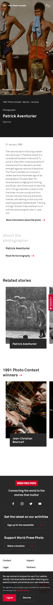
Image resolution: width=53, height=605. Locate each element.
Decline (27, 598)
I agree (9, 598)
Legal (6, 567)
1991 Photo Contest (17, 6)
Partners (31, 567)
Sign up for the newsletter (20, 525)
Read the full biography (18, 256)
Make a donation (16, 546)
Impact (30, 560)
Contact (7, 560)
